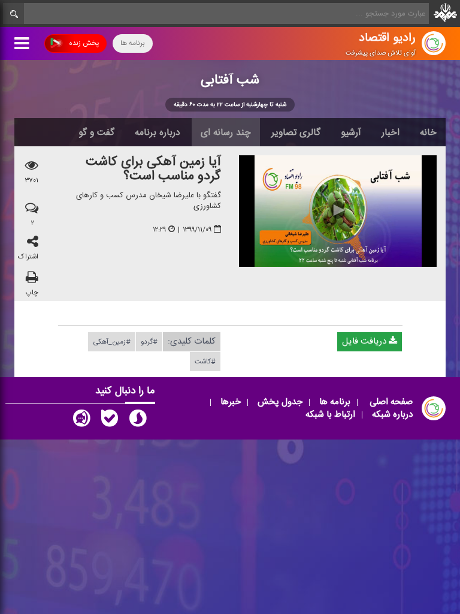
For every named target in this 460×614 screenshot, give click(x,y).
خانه (428, 132)
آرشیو (351, 132)
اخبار (391, 132)
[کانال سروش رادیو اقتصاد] (138, 421)
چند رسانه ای (226, 132)
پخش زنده (84, 43)
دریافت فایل (365, 341)
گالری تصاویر (295, 132)
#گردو (149, 342)
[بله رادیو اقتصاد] (109, 421)
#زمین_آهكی (112, 342)
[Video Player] (338, 211)
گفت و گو (96, 132)
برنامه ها (132, 43)
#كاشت (205, 362)
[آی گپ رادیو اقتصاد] (81, 421)
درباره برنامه (157, 132)
